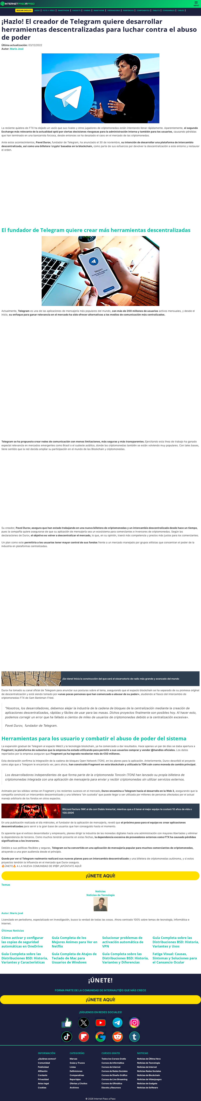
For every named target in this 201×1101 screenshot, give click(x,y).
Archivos (74, 1087)
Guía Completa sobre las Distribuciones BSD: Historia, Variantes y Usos (176, 941)
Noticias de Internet (147, 1067)
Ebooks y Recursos (111, 1087)
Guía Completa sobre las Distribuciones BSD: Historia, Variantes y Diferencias (125, 958)
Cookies (42, 1087)
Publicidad (43, 1067)
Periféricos (128, 10)
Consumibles (169, 10)
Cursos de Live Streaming (114, 1079)
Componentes (143, 10)
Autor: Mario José (12, 913)
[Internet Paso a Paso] (18, 3)
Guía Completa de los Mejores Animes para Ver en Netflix (74, 941)
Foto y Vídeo (49, 10)
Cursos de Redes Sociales (115, 1071)
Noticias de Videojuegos (149, 1079)
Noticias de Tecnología (101, 895)
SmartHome (99, 10)
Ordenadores (113, 10)
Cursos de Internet (111, 1067)
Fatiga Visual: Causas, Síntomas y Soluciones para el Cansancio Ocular (175, 958)
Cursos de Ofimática (112, 1083)
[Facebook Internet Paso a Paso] (66, 1022)
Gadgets (76, 10)
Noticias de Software (147, 1087)
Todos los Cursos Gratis (114, 1058)
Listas (73, 1067)
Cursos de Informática (113, 1063)
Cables (181, 10)
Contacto (42, 1075)
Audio (37, 10)
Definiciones (76, 1071)
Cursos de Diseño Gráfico (114, 1075)
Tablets (156, 10)
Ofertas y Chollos (78, 1083)
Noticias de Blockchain (148, 1075)
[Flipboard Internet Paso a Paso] (83, 1036)
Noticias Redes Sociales (149, 1071)
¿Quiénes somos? (47, 1058)
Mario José (17, 48)
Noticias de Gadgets (147, 1083)
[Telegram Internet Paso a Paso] (117, 1022)
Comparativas (77, 1075)
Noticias (100, 891)
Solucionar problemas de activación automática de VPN (122, 941)
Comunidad (44, 1063)
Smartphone (63, 10)
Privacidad (43, 1079)
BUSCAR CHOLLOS (24, 10)
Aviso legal (43, 1083)
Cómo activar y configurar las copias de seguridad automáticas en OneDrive (22, 941)
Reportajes (75, 1079)
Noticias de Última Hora (149, 1058)
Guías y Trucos (77, 1063)
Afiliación (43, 1071)
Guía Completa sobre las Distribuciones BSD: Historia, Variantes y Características (24, 958)
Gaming (87, 10)
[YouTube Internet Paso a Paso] (100, 1022)
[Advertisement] (100, 175)
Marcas (73, 1058)
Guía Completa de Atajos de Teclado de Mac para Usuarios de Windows (74, 958)
